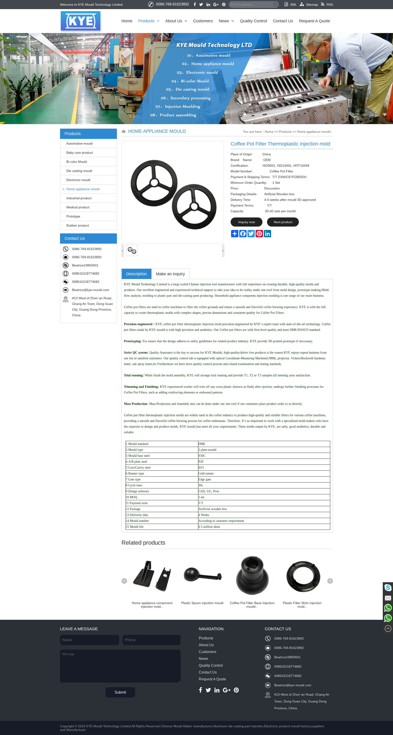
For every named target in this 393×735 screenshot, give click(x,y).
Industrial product (78, 198)
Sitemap (312, 4)
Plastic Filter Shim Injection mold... (252, 604)
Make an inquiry (170, 274)
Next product (283, 222)
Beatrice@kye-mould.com (90, 290)
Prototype (73, 216)
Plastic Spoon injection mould (152, 603)
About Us (173, 21)
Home (126, 21)
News (224, 21)
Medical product (77, 207)
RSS (330, 4)
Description (136, 274)
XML (293, 4)
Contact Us (283, 21)
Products (146, 21)
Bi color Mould (76, 161)
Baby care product (79, 152)
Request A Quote (314, 21)
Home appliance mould (83, 189)
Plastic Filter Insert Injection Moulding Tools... (302, 604)
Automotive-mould (79, 143)
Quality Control (253, 21)
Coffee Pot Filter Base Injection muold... (202, 604)
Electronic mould (78, 180)
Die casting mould (79, 171)
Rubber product (77, 225)
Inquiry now (246, 222)
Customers (203, 21)
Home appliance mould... (315, 131)
